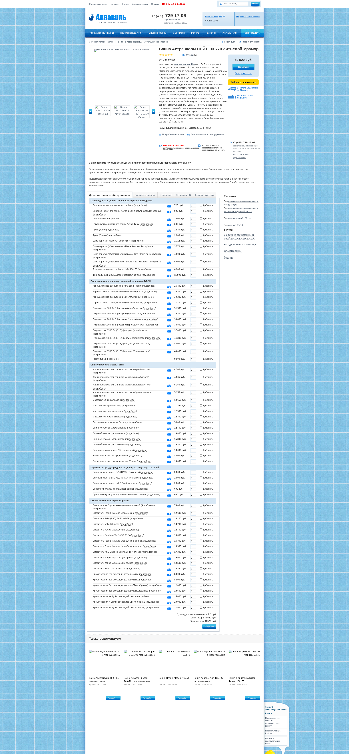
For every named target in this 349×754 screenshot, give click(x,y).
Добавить (208, 205)
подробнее (140, 205)
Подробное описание (173, 134)
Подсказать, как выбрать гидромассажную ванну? (273, 722)
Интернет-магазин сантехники (103, 42)
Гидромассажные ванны (101, 33)
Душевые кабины (158, 33)
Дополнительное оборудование (207, 134)
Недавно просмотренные (248, 16)
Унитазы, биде (230, 33)
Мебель (195, 33)
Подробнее (113, 698)
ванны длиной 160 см (239, 218)
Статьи (125, 4)
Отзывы (155, 4)
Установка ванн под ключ (245, 96)
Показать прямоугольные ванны (272, 741)
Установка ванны (140, 4)
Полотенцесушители (131, 33)
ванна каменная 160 (184, 64)
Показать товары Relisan (273, 732)
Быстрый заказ (243, 73)
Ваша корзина (211, 16)
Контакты (114, 4)
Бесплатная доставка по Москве (247, 89)
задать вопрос (239, 157)
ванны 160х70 (235, 225)
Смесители (179, 33)
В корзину (243, 67)
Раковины (211, 33)
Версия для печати (251, 42)
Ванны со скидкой (174, 3)
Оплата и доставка (98, 4)
